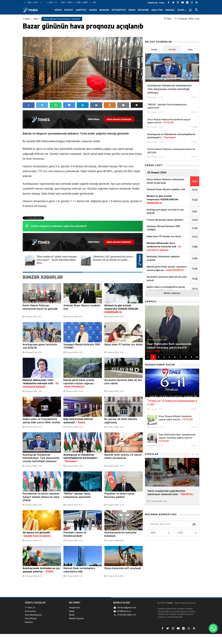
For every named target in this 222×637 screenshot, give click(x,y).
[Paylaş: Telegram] (83, 105)
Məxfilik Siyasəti (76, 618)
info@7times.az (124, 611)
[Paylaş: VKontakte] (96, 105)
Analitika (157, 10)
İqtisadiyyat (119, 10)
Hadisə (93, 10)
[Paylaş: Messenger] (69, 105)
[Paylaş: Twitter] (42, 105)
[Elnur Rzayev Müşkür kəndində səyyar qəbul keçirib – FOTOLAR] (152, 420)
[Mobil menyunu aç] (190, 10)
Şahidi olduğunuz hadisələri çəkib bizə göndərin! (59, 226)
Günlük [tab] (154, 50)
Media (71, 615)
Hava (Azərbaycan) (33, 615)
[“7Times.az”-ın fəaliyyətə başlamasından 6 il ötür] (172, 383)
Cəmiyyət (81, 10)
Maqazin (104, 10)
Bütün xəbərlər (172, 293)
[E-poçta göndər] (123, 105)
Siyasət (68, 10)
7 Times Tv (30, 608)
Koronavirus (30, 611)
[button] (137, 105)
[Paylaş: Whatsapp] (56, 105)
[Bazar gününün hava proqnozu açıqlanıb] (83, 68)
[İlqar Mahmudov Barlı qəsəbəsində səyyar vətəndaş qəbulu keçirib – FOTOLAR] (152, 438)
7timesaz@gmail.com (126, 608)
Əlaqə (161, 3)
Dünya (58, 10)
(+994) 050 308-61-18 (126, 615)
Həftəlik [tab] (172, 50)
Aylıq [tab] (190, 50)
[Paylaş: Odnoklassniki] (110, 105)
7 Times (26, 19)
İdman (132, 10)
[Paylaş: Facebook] (29, 105)
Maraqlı (170, 10)
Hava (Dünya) (31, 618)
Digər (180, 10)
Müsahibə (143, 10)
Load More (83, 588)
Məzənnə (29, 622)
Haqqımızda (153, 3)
